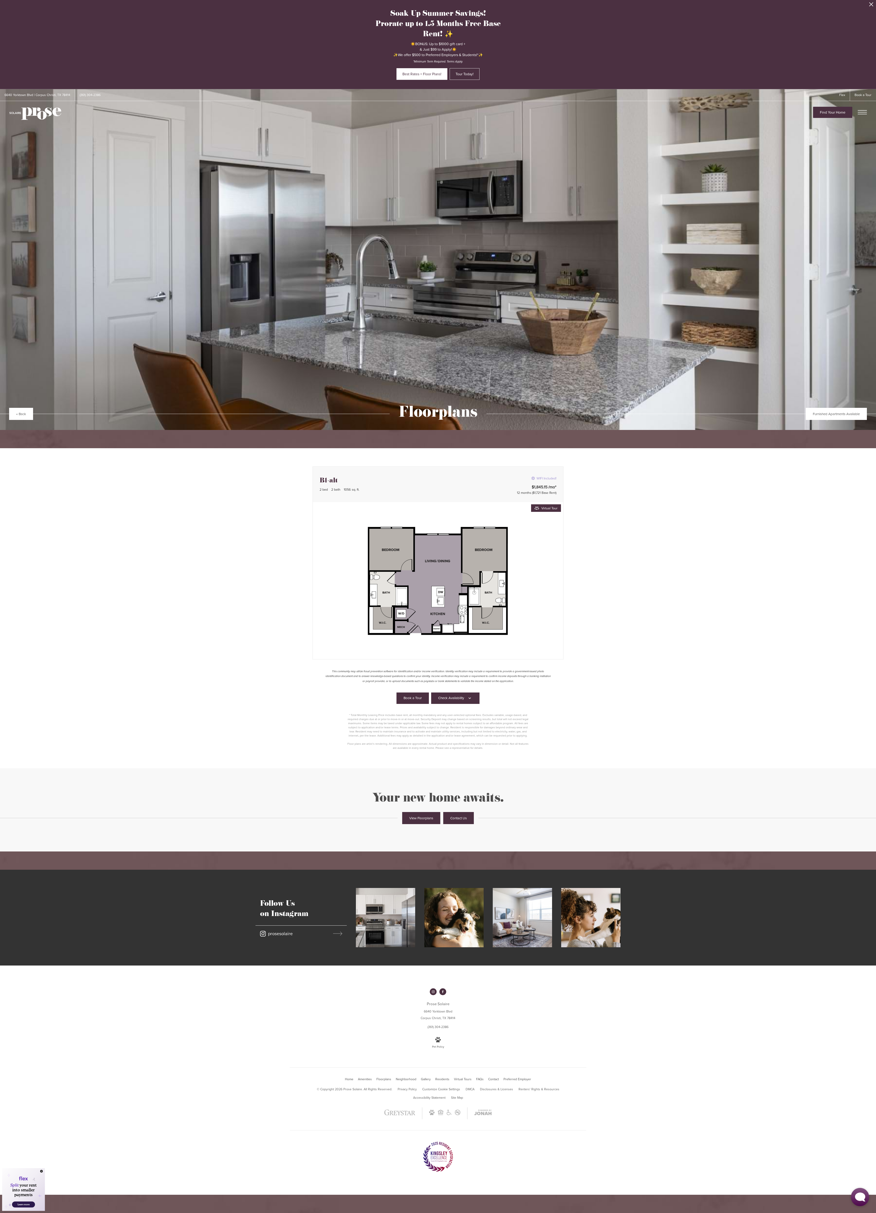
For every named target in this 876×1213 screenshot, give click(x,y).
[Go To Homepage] (35, 114)
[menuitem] (349, 1079)
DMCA (470, 1089)
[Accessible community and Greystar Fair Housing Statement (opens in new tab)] (449, 1114)
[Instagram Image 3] (522, 917)
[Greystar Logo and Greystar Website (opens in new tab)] (399, 1114)
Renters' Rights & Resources (539, 1089)
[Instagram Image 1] (385, 917)
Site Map (457, 1097)
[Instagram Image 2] (454, 917)
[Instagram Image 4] (590, 917)
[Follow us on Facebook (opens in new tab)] (442, 991)
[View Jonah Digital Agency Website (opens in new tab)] (483, 1113)
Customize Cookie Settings (441, 1089)
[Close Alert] (871, 5)
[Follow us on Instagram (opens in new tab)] (433, 991)
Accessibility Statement (429, 1097)
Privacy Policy (407, 1089)
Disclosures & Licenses (496, 1089)
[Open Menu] (862, 112)
